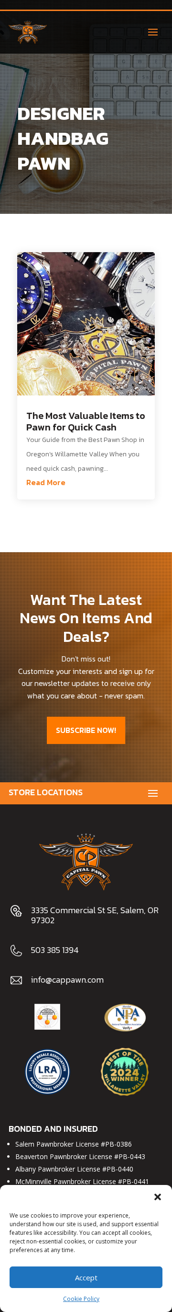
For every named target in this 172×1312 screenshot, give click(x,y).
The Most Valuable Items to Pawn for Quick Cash (85, 421)
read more (45, 482)
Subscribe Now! (86, 730)
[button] (157, 1197)
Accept (86, 1277)
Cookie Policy (81, 1299)
